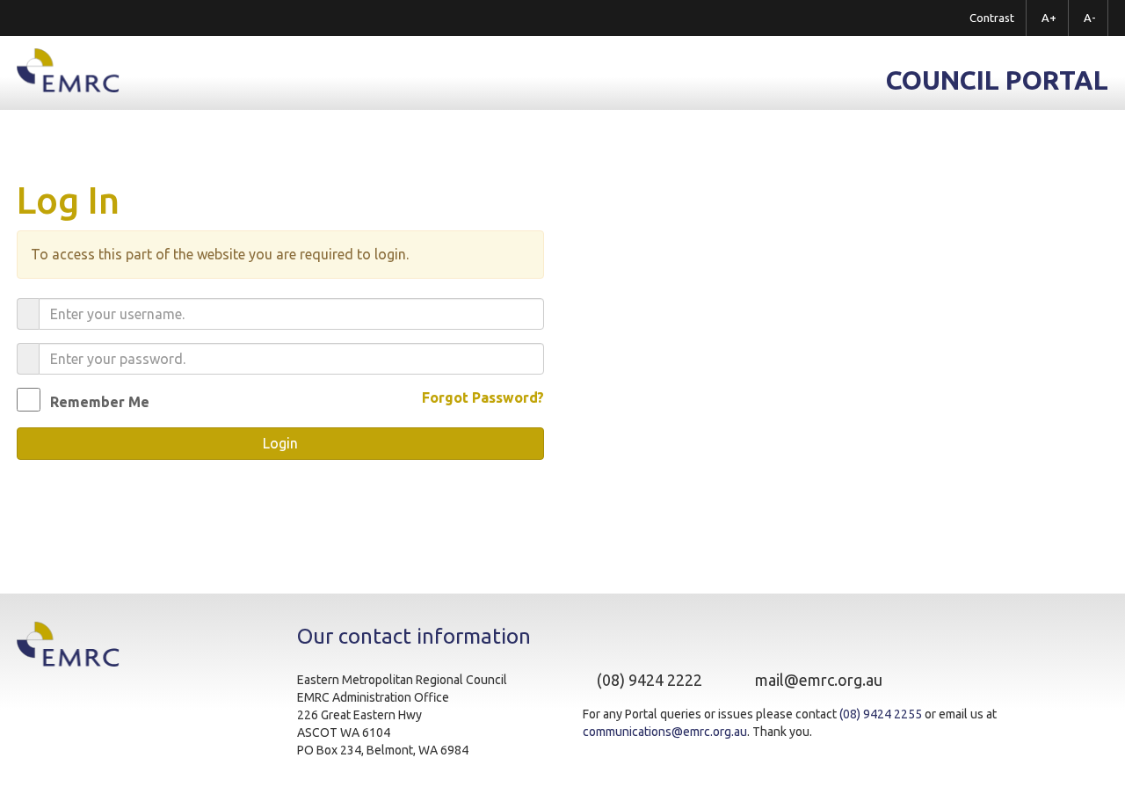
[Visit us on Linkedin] (946, 680)
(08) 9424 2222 (649, 680)
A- (1090, 17)
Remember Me (99, 402)
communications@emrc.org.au (665, 732)
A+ (1049, 17)
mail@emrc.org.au (818, 680)
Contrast (991, 17)
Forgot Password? (483, 397)
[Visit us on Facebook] (928, 680)
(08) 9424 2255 (880, 714)
